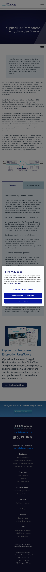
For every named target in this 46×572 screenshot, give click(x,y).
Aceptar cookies (23, 301)
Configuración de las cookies (23, 289)
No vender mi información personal (23, 295)
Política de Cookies (15, 283)
